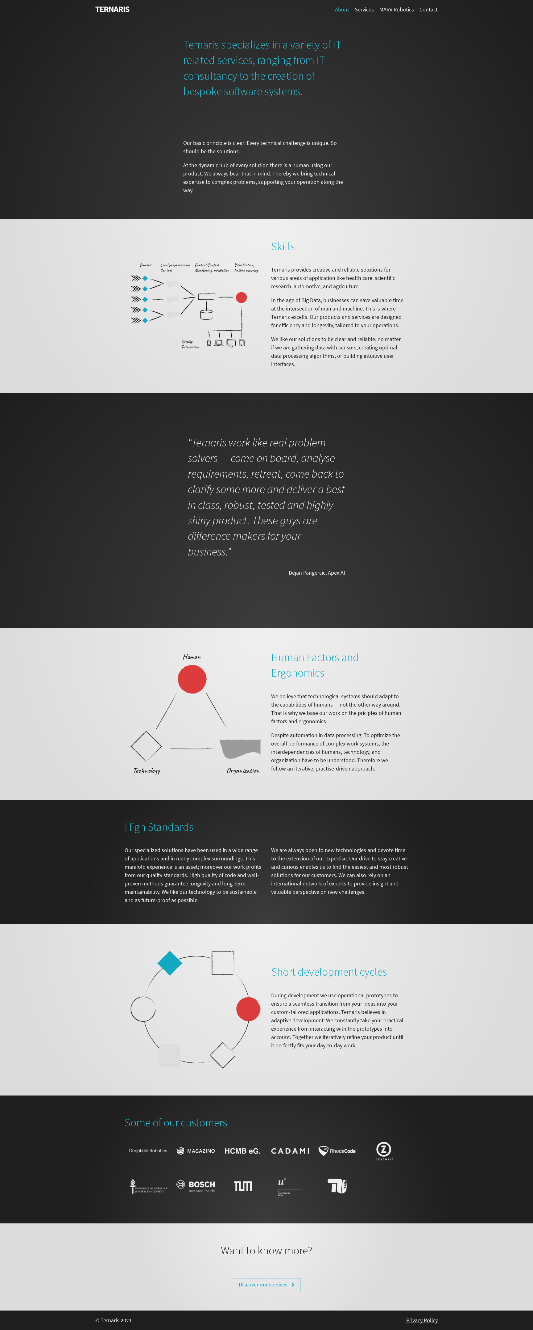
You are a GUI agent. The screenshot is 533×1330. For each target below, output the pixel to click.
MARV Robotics (396, 9)
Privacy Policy (422, 1320)
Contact (428, 9)
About (342, 9)
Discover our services (264, 1284)
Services (364, 9)
